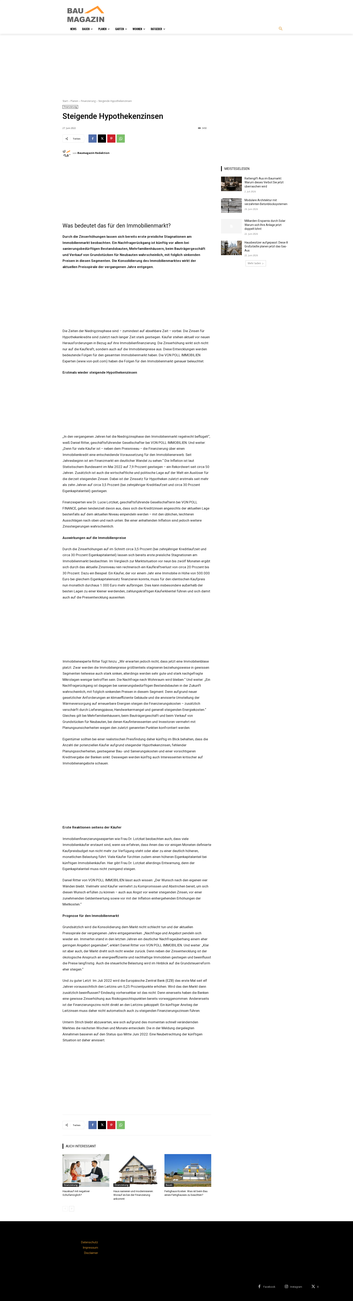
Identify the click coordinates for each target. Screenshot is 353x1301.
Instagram (296, 1286)
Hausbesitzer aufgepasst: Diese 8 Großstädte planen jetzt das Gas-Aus (266, 246)
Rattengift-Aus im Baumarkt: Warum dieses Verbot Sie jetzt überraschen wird (264, 182)
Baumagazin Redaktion (93, 153)
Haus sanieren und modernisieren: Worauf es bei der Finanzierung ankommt (133, 1195)
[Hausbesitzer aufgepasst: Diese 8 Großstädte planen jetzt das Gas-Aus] (231, 248)
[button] (281, 29)
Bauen (169, 1185)
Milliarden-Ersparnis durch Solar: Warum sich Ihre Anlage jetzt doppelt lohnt (265, 224)
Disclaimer (91, 1253)
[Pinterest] (111, 138)
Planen (74, 101)
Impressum (90, 1247)
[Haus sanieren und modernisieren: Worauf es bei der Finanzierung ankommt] (136, 1170)
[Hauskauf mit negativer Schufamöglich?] (86, 1170)
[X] (102, 138)
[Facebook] (92, 138)
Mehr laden (254, 263)
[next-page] (71, 1208)
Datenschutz (89, 1242)
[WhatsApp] (121, 138)
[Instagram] (286, 1287)
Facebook (269, 1286)
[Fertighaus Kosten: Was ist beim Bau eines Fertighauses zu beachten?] (187, 1170)
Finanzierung (88, 101)
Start (65, 101)
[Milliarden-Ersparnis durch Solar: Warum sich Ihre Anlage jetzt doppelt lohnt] (231, 226)
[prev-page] (65, 1208)
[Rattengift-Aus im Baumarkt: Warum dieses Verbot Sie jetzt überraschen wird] (231, 184)
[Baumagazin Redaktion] (68, 153)
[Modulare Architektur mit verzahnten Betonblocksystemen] (231, 205)
